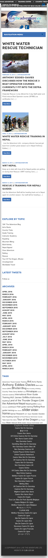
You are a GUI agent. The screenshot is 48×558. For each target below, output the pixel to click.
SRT (26, 414)
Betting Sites (24, 483)
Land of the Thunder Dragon (24, 400)
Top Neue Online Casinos (37, 6)
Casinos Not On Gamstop (24, 489)
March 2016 (8, 294)
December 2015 (9, 302)
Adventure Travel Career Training (14, 382)
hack (24, 392)
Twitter (21, 27)
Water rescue (11, 422)
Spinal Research (17, 413)
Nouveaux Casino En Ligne (24, 526)
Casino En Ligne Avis (24, 521)
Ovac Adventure (8, 250)
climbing (38, 388)
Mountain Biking (8, 241)
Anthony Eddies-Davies (18, 384)
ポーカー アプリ (24, 534)
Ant (29, 381)
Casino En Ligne (24, 515)
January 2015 (9, 326)
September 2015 (10, 308)
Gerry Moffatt (18, 391)
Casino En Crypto (24, 497)
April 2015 (7, 318)
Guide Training (7, 233)
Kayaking (5, 239)
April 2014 (7, 345)
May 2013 (6, 363)
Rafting (5, 253)
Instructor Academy (9, 236)
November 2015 (9, 305)
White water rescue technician (28, 422)
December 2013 (9, 355)
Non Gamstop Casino (24, 441)
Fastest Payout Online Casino (24, 452)
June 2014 (7, 339)
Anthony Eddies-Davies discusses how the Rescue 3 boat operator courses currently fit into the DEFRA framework (21, 84)
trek (39, 420)
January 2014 (9, 353)
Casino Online (24, 468)
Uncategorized (7, 262)
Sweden (35, 413)
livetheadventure (23, 75)
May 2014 (6, 342)
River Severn (18, 410)
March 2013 (8, 369)
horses (39, 392)
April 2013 (7, 366)
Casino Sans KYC (6, 6)
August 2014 (8, 334)
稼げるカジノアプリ (24, 507)
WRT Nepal (9, 165)
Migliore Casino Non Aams (24, 491)
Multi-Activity (7, 244)
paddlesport (12, 407)
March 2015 (8, 321)
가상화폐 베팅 (24, 510)
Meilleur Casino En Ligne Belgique (24, 505)
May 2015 (6, 315)
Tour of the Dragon (27, 419)
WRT (41, 423)
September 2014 (10, 331)
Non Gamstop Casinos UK (24, 449)
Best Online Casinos (24, 473)
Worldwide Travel (8, 264)
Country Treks (7, 230)
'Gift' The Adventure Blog (11, 224)
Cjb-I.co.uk (29, 550)
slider (26, 409)
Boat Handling (31, 388)
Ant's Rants (6, 227)
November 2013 (9, 358)
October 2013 (9, 361)
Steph (29, 414)
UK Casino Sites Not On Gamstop (24, 470)
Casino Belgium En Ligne (24, 502)
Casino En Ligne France (24, 478)
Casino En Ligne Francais (24, 529)
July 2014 (7, 337)
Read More (6, 104)
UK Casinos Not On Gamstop (24, 460)
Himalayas (31, 391)
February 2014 (9, 350)
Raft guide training (25, 406)
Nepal (22, 403)
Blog (23, 388)
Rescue (5, 256)
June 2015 (7, 313)
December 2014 (9, 329)
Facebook (27, 27)
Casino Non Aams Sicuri (24, 494)
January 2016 (9, 300)
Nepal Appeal (7, 247)
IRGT (12, 397)
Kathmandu (35, 397)
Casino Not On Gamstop (24, 428)
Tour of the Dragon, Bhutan (12, 259)
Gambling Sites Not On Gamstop (24, 444)
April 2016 (7, 292)
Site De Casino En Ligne (24, 518)
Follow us (5, 279)
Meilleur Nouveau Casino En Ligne (24, 513)
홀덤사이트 (24, 430)
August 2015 (8, 310)
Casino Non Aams (24, 433)
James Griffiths (22, 397)
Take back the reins (9, 420)
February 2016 (9, 297)
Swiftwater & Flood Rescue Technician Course (27, 417)
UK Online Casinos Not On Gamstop (24, 436)
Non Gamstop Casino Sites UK (24, 446)
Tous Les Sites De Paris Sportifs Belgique (24, 499)
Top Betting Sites (20, 6)
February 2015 (9, 323)
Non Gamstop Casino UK (24, 465)
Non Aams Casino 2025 (24, 438)
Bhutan (16, 388)
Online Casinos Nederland (24, 454)
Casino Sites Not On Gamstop (24, 457)
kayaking (5, 400)
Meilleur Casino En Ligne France (24, 476)
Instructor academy (8, 395)
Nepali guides (31, 403)
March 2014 (8, 347)
